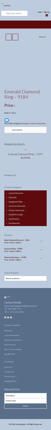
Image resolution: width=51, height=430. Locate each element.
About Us (8, 367)
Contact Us (9, 372)
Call (12, 113)
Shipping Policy (10, 381)
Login (40, 12)
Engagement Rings (15, 202)
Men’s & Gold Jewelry (13, 349)
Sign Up (46, 12)
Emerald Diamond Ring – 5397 (25, 154)
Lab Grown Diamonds (17, 206)
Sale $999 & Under (16, 215)
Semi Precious (14, 219)
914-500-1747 (15, 309)
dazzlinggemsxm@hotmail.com (23, 306)
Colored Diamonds (16, 193)
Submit (25, 406)
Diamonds (12, 197)
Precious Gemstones (38, 123)
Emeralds (25, 123)
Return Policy (9, 376)
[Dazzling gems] (21, 5)
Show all (42, 37)
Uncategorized (14, 223)
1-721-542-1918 (16, 312)
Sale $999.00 (9, 354)
